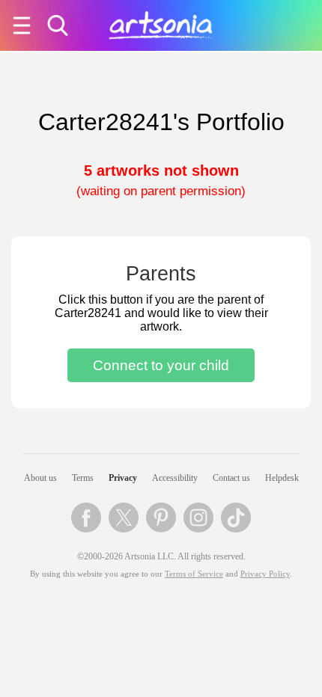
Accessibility (175, 478)
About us (40, 478)
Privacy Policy (265, 574)
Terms (83, 478)
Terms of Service (194, 574)
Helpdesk (282, 478)
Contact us (231, 478)
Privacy (123, 478)
